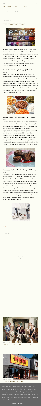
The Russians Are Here (14, 381)
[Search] (37, 3)
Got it (28, 404)
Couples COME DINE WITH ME (17, 344)
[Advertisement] (20, 296)
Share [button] (4, 226)
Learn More (17, 404)
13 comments (11, 348)
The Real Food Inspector (15, 7)
